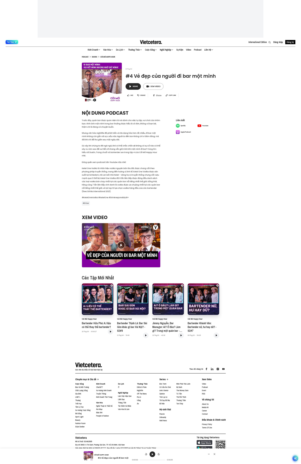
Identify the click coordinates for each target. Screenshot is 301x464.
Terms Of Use (207, 427)
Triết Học (78, 403)
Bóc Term (162, 384)
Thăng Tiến (122, 402)
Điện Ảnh (99, 412)
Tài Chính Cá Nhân (124, 406)
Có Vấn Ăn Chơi (165, 387)
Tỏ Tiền (179, 393)
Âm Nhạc (99, 409)
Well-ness (163, 420)
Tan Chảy (179, 403)
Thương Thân (181, 400)
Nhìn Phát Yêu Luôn (183, 384)
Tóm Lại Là (163, 397)
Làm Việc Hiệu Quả (124, 396)
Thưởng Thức (134, 49)
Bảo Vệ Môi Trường (82, 387)
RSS (203, 393)
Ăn (138, 403)
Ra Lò (139, 397)
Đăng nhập (278, 42)
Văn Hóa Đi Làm (123, 409)
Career (204, 410)
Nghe (135, 86)
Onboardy (162, 417)
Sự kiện (179, 49)
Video (188, 49)
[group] (152, 456)
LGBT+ (77, 397)
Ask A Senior (163, 390)
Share (158, 95)
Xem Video (155, 86)
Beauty (77, 420)
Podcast (198, 49)
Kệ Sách (179, 387)
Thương (78, 400)
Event (204, 390)
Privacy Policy (207, 424)
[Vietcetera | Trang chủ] (151, 42)
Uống (139, 400)
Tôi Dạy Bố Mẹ (164, 400)
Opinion (162, 393)
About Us (205, 404)
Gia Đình (78, 393)
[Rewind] (146, 454)
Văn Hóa (107, 49)
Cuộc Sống (150, 49)
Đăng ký (290, 42)
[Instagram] (217, 369)
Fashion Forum (80, 423)
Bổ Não (162, 403)
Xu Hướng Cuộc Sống (83, 410)
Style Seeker (80, 426)
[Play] (152, 454)
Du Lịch (119, 49)
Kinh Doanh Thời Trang (104, 397)
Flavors (162, 414)
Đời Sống (78, 413)
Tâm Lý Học (79, 407)
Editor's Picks (142, 387)
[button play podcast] (110, 331)
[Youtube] (223, 369)
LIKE (131, 95)
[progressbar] (152, 460)
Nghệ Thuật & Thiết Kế (104, 406)
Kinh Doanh (93, 49)
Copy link (172, 95)
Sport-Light (79, 416)
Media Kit (205, 407)
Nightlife (140, 390)
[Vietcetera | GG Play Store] (204, 448)
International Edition (258, 42)
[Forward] (159, 454)
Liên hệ (207, 49)
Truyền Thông (101, 393)
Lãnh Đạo (121, 399)
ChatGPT (99, 387)
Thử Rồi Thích (181, 397)
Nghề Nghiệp (165, 49)
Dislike (142, 95)
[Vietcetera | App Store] (204, 442)
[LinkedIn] (212, 369)
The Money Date (182, 390)
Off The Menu (142, 393)
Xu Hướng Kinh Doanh (103, 390)
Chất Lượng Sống (81, 390)
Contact (205, 414)
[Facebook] (206, 369)
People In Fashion (102, 415)
